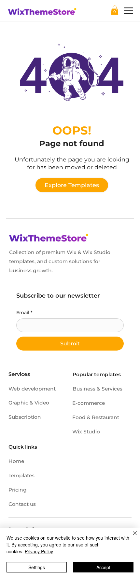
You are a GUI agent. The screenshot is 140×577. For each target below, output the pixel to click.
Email (24, 312)
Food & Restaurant (95, 417)
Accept (103, 567)
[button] (115, 10)
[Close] (131, 537)
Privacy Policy (39, 551)
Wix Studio (86, 432)
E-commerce (88, 403)
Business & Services (97, 389)
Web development (32, 389)
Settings (36, 567)
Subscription (24, 417)
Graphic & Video (28, 403)
